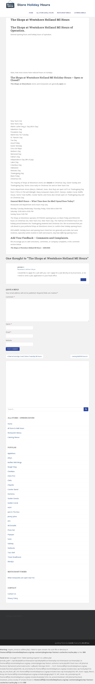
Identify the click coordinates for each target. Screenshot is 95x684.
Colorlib (70, 643)
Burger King (12, 467)
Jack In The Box (13, 512)
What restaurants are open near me (21, 578)
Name (9, 324)
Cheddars (11, 471)
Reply (83, 279)
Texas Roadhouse (14, 557)
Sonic (10, 539)
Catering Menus (80, 13)
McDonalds (12, 525)
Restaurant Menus (64, 13)
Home (31, 13)
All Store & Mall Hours (45, 13)
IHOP (10, 507)
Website (9, 340)
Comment (10, 297)
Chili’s (10, 480)
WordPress (85, 643)
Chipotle (11, 485)
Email (8, 332)
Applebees (11, 453)
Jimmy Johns (12, 516)
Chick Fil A (11, 476)
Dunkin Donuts (13, 498)
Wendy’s (11, 561)
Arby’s (10, 458)
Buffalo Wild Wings (15, 462)
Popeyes (11, 534)
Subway (10, 543)
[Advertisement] (47, 53)
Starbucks (11, 548)
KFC (9, 521)
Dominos (11, 494)
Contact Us (12, 594)
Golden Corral (13, 503)
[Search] (86, 409)
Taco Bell (11, 552)
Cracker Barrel (13, 489)
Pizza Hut (11, 530)
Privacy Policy (13, 598)
